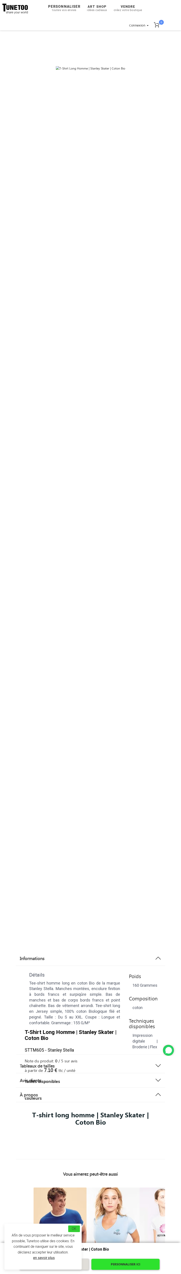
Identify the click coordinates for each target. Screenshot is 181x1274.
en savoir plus (44, 1258)
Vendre (128, 8)
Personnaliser (64, 8)
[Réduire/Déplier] (168, 1050)
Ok (74, 1229)
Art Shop (97, 8)
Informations (32, 958)
